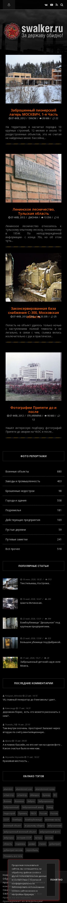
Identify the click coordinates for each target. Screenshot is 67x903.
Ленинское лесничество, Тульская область (33, 211)
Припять (22, 813)
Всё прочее (33, 549)
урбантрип (54, 843)
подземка (20, 843)
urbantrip (22, 795)
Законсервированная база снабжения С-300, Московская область (33, 312)
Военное (19, 801)
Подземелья (33, 510)
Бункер (46, 795)
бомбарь (17, 819)
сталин (42, 843)
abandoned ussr (24, 789)
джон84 (33, 217)
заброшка (9, 837)
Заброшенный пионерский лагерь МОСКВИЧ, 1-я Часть (33, 112)
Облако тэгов (33, 776)
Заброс (31, 801)
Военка (7, 801)
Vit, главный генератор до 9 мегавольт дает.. (29, 699)
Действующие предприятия (33, 520)
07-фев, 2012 (18, 118)
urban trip (9, 795)
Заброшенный (11, 807)
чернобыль (32, 850)
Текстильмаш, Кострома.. (35, 583)
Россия (43, 813)
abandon (8, 789)
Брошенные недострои (33, 491)
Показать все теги (13, 856)
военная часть (52, 819)
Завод (50, 807)
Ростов (54, 813)
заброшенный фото (50, 831)
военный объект (12, 825)
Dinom (32, 118)
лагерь (38, 837)
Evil (33, 316)
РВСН (33, 813)
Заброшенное (45, 801)
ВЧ (55, 795)
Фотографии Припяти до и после (33, 409)
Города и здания (33, 500)
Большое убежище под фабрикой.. (40, 642)
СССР (6, 819)
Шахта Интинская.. (31, 602)
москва (49, 837)
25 (55, 316)
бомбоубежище (33, 819)
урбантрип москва (13, 850)
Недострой (9, 813)
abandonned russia (45, 789)
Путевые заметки (33, 539)
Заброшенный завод (32, 807)
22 (56, 118)
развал (32, 843)
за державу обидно (34, 825)
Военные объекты (33, 471)
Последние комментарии (33, 683)
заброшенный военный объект (20, 831)
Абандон (34, 795)
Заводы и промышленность (33, 481)
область (8, 843)
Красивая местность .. (16, 761)
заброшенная (54, 825)
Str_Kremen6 (34, 415)
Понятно (52, 879)
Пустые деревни (33, 529)
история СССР (24, 837)
